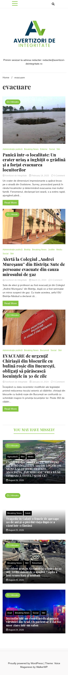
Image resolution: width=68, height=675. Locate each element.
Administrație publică (12, 149)
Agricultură (12, 456)
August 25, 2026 (16, 530)
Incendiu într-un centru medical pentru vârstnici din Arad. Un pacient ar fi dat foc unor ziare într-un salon (33, 622)
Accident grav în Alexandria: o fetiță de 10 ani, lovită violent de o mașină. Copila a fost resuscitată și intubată (34, 572)
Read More (10, 202)
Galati (28, 513)
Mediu (59, 249)
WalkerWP (41, 667)
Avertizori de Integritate (16, 175)
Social (52, 149)
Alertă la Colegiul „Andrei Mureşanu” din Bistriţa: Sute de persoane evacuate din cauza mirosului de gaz (34, 267)
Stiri (58, 149)
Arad (9, 613)
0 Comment (59, 175)
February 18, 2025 (40, 175)
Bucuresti (44, 350)
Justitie (51, 249)
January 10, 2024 (40, 382)
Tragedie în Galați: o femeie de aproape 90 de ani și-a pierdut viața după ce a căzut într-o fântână (32, 522)
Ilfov (23, 456)
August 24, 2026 (16, 630)
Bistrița (27, 249)
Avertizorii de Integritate (16, 382)
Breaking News (31, 149)
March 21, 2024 (39, 280)
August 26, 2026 (16, 480)
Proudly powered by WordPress (26, 663)
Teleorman (37, 563)
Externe (43, 149)
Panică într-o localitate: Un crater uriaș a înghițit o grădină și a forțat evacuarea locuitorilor (34, 162)
